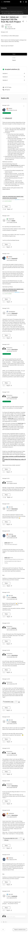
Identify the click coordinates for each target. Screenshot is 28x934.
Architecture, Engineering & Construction (13, 11)
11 (6, 592)
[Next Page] (26, 99)
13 (6, 650)
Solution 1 (5, 73)
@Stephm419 (8, 118)
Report (14, 60)
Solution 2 (5, 77)
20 (6, 891)
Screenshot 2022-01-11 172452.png (10, 839)
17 (6, 780)
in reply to (10, 220)
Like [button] (13, 58)
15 (6, 717)
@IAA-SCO (7, 542)
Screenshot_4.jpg (8, 701)
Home (2, 11)
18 (6, 810)
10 (6, 531)
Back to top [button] (3, 929)
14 (6, 679)
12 (6, 623)
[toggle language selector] (20, 1)
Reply (14, 54)
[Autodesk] (7, 1)
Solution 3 (5, 80)
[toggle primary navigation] (2, 2)
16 (6, 748)
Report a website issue (20, 929)
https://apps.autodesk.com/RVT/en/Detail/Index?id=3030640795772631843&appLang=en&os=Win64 (14, 459)
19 (6, 854)
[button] (26, 21)
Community (4, 8)
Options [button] (24, 17)
